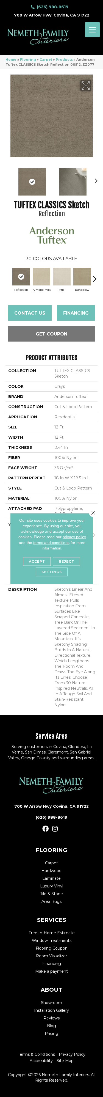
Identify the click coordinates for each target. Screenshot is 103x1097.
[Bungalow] (82, 276)
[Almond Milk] (41, 276)
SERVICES (51, 920)
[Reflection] (21, 276)
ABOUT (51, 989)
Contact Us (29, 313)
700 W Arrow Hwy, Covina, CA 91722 (51, 15)
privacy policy (74, 537)
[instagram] (55, 829)
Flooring (28, 59)
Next (95, 179)
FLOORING (51, 850)
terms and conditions (51, 542)
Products (64, 59)
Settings (51, 572)
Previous (8, 179)
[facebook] (45, 829)
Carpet (46, 59)
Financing (76, 313)
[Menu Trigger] (92, 29)
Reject (66, 561)
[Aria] (62, 276)
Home (10, 59)
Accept (37, 561)
